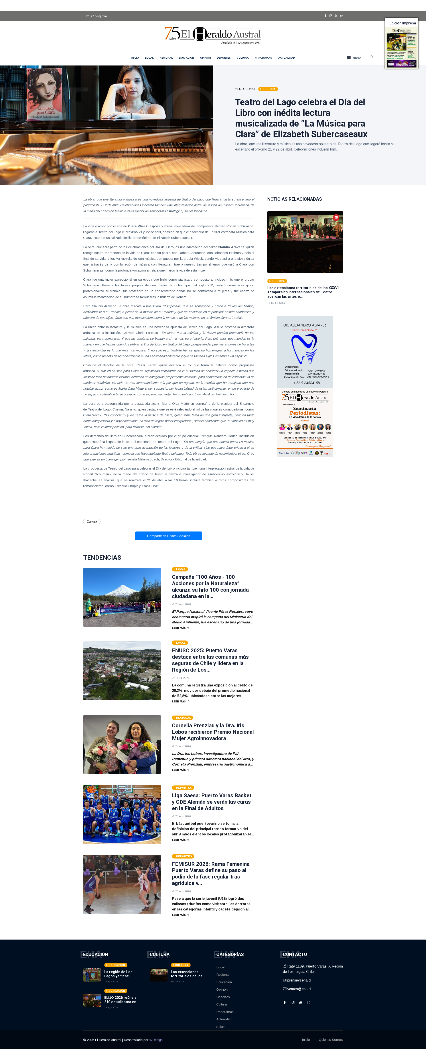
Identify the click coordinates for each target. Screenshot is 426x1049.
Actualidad (286, 57)
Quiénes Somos (331, 1039)
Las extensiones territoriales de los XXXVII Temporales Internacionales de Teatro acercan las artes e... (303, 292)
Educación (186, 57)
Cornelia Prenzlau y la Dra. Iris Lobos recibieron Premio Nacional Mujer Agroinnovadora (213, 732)
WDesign (156, 1040)
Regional (166, 57)
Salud (220, 1027)
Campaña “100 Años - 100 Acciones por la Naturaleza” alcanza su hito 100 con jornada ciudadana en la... (210, 586)
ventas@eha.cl (298, 989)
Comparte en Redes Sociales (168, 536)
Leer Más (179, 627)
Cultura (243, 57)
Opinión (205, 57)
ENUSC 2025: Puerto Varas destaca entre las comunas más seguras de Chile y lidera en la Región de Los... (210, 660)
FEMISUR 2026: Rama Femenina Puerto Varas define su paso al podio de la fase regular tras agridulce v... (211, 873)
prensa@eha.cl (298, 980)
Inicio (306, 1039)
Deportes (224, 57)
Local (149, 57)
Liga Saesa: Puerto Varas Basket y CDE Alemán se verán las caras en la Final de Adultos (211, 801)
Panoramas (263, 57)
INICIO (135, 57)
